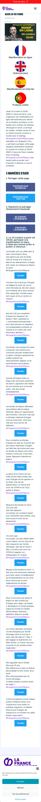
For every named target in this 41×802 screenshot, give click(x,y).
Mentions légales (20, 799)
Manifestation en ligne (20, 57)
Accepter (20, 781)
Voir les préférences (20, 794)
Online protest (20, 73)
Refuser (20, 788)
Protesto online (20, 105)
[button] (37, 768)
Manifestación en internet (20, 89)
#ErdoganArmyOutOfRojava (17, 138)
